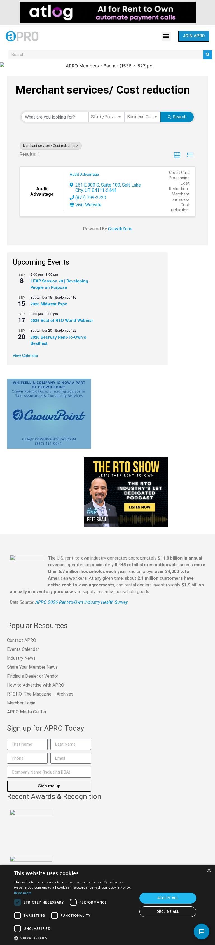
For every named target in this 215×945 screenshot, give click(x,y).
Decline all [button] (167, 911)
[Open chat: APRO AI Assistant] (201, 931)
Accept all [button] (167, 897)
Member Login (21, 703)
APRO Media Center (26, 712)
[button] (166, 36)
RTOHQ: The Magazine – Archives (40, 694)
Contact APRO (21, 640)
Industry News (21, 658)
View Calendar (25, 355)
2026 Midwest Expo (49, 304)
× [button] (209, 871)
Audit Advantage (84, 174)
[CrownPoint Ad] (49, 413)
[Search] (207, 54)
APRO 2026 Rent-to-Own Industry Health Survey (81, 602)
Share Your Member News (32, 667)
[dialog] (107, 905)
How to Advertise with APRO (35, 685)
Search (179, 116)
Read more (23, 892)
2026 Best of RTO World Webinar (62, 320)
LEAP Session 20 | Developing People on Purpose (59, 284)
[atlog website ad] (108, 12)
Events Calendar (23, 649)
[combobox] (106, 117)
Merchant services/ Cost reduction (49, 146)
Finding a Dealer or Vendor (32, 676)
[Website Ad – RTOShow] (126, 491)
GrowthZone (120, 229)
